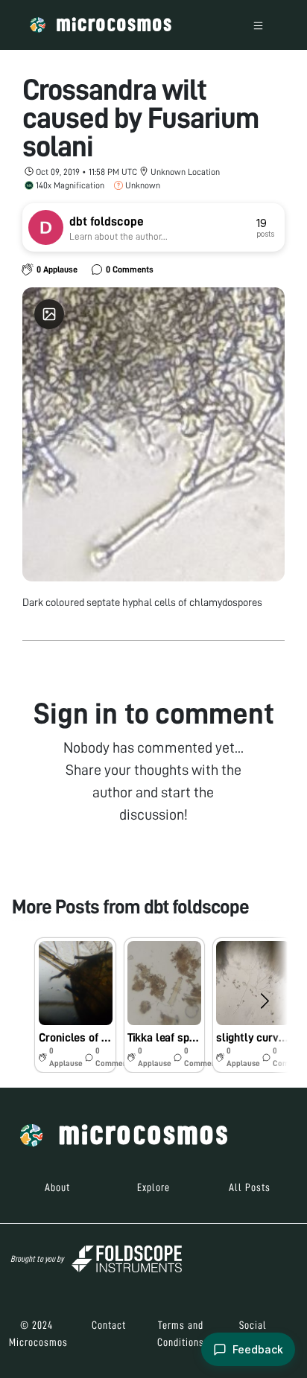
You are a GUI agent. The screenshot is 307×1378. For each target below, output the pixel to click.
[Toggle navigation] (258, 24)
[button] (74, 1005)
